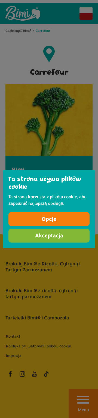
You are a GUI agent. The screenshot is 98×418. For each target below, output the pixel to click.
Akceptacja (49, 235)
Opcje (49, 219)
